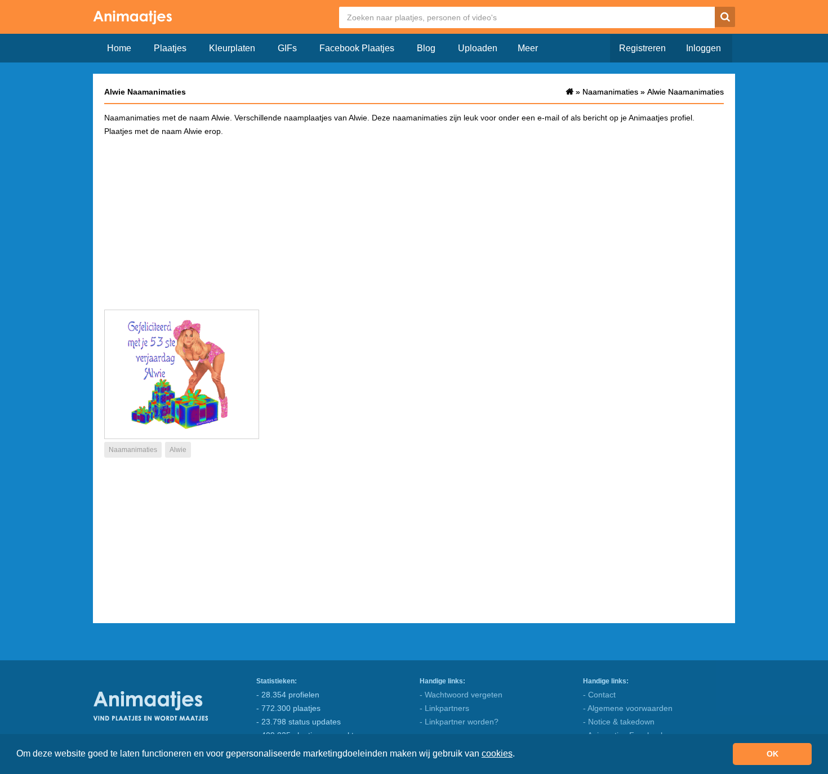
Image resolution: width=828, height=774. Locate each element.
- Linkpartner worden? (459, 721)
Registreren (642, 48)
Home (119, 48)
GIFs (287, 48)
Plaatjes (170, 48)
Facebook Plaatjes (356, 48)
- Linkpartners (444, 708)
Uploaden (477, 48)
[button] (518, 755)
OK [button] (772, 753)
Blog (426, 48)
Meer (528, 48)
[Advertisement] (414, 222)
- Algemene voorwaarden (628, 708)
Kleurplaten (232, 48)
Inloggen (703, 48)
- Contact (599, 694)
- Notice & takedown (619, 721)
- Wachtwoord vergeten (461, 694)
